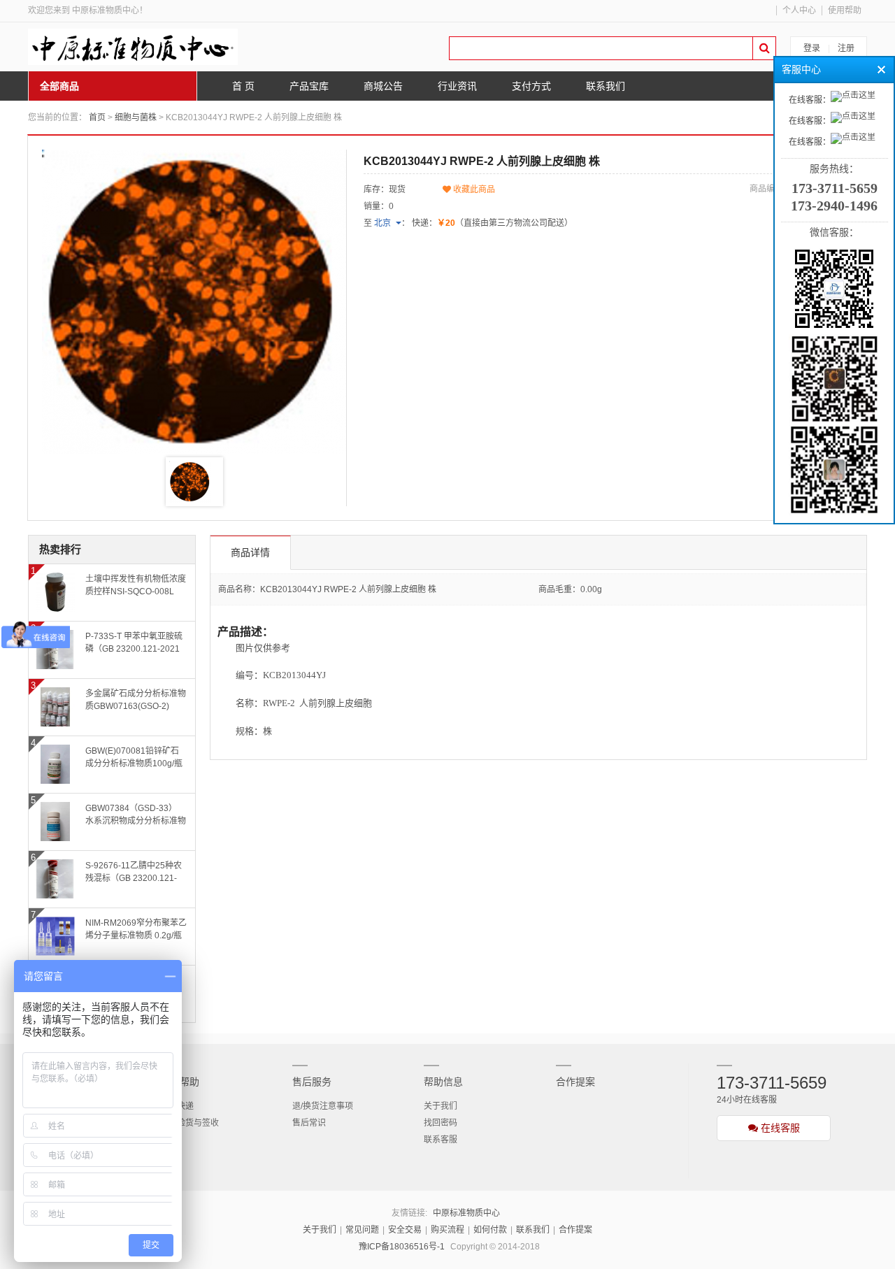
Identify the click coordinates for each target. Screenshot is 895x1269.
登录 (811, 48)
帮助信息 (443, 1081)
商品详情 (250, 552)
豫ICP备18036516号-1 (402, 1247)
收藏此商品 (473, 189)
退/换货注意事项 (322, 1106)
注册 (846, 48)
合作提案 (575, 1081)
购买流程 (447, 1230)
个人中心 (799, 10)
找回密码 (440, 1123)
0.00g (591, 589)
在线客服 (779, 1127)
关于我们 (440, 1106)
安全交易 (405, 1230)
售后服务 (311, 1081)
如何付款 (490, 1230)
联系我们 (533, 1230)
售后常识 (309, 1123)
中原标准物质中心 (466, 1213)
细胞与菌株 (136, 117)
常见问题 (362, 1230)
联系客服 (440, 1140)
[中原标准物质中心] (133, 46)
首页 (97, 117)
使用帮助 (844, 10)
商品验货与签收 (189, 1123)
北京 (382, 223)
